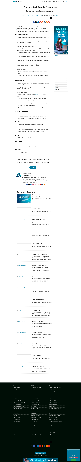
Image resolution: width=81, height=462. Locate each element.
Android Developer (37, 195)
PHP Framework (17, 428)
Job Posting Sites (35, 406)
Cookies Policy (52, 432)
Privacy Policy (52, 434)
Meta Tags (52, 413)
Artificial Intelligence (53, 404)
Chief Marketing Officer (38, 366)
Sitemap (51, 457)
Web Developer (58, 87)
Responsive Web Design (18, 408)
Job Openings (27, 175)
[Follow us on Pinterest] (40, 22)
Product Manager (36, 355)
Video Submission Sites (36, 396)
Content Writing (17, 419)
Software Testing (17, 417)
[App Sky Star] (17, 2)
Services (43, 1)
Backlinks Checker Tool (54, 417)
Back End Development (18, 396)
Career (63, 1)
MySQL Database (17, 425)
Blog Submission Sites (36, 400)
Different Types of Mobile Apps (55, 408)
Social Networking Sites (36, 394)
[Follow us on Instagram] (33, 184)
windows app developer (38, 219)
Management (58, 79)
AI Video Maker (53, 406)
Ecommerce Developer (38, 321)
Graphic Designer (35, 428)
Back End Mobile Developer (39, 265)
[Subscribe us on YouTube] (40, 184)
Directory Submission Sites (37, 389)
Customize (71, 457)
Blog (54, 1)
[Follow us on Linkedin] (38, 22)
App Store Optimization (18, 404)
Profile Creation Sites (36, 402)
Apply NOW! (33, 167)
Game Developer (36, 276)
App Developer (58, 58)
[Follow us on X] (36, 22)
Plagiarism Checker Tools (54, 425)
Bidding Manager (35, 425)
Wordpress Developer (36, 415)
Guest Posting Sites (35, 404)
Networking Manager (59, 81)
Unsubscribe (37, 455)
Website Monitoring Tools (54, 396)
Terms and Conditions (54, 430)
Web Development (17, 421)
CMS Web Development (18, 398)
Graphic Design (16, 413)
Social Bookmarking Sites (36, 387)
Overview (51, 412)
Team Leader (34, 421)
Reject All (75, 457)
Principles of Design (53, 402)
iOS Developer (36, 208)
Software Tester (35, 432)
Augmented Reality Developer (40, 7)
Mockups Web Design (18, 389)
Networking (16, 434)
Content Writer (34, 423)
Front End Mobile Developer (39, 254)
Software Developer (59, 83)
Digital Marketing (17, 432)
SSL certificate (52, 394)
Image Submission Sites (36, 398)
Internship (58, 1)
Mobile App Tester (37, 344)
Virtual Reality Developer (38, 332)
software (36, 94)
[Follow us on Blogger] (47, 22)
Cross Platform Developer (39, 288)
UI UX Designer (58, 89)
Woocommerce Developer (36, 417)
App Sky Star (56, 15)
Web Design (16, 415)
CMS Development (17, 430)
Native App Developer (38, 299)
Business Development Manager (37, 434)
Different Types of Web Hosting (55, 391)
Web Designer (58, 85)
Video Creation (16, 391)
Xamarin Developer (37, 243)
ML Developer (58, 77)
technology (17, 29)
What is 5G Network (53, 398)
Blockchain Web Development (19, 406)
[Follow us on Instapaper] (51, 18)
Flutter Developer (36, 232)
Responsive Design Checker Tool (56, 421)
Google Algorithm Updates (55, 415)
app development (31, 107)
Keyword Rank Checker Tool (55, 419)
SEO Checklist (49, 1)
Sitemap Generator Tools (54, 423)
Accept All (73, 459)
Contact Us (52, 428)
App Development (17, 423)
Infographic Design (17, 387)
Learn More (73, 455)
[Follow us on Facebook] (34, 22)
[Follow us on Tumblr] (45, 22)
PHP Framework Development (19, 402)
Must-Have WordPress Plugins (55, 387)
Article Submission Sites (36, 391)
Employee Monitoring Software (55, 400)
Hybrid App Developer (38, 310)
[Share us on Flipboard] (49, 22)
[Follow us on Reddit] (42, 22)
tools (34, 38)
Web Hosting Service (54, 389)
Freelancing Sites (35, 408)
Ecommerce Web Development (19, 400)
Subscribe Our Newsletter (40, 453)
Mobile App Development (18, 394)
